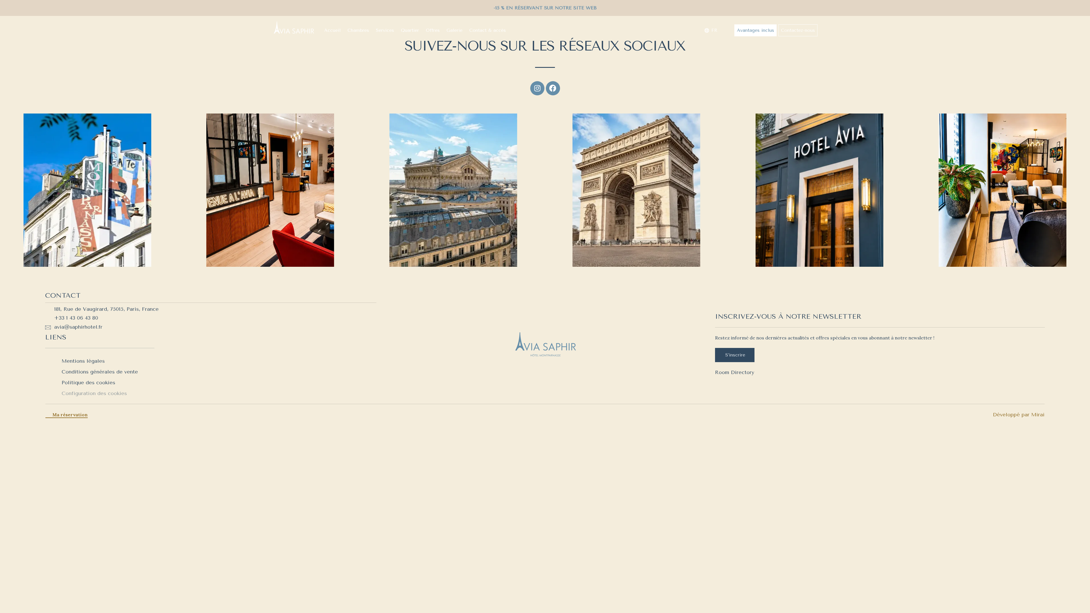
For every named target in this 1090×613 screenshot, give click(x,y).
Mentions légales (83, 361)
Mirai (1038, 415)
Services (385, 30)
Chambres (358, 30)
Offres (433, 30)
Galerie (454, 30)
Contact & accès (487, 30)
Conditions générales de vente (100, 372)
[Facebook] (553, 88)
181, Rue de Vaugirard (80, 309)
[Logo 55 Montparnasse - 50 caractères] (293, 27)
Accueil (332, 30)
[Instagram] (537, 88)
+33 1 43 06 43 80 (76, 318)
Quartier (410, 30)
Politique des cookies (88, 382)
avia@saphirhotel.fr (78, 327)
